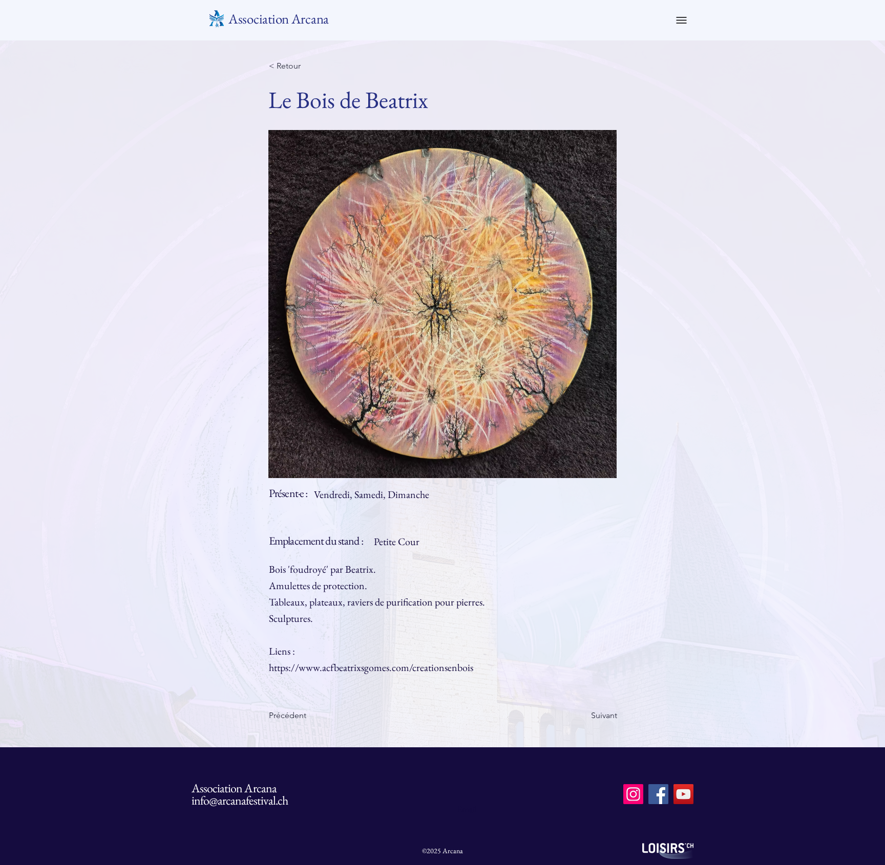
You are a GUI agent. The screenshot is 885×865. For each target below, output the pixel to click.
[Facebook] (658, 794)
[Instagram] (633, 794)
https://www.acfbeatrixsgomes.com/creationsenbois (371, 667)
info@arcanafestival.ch (240, 800)
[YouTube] (683, 794)
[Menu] (681, 20)
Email (467, 809)
